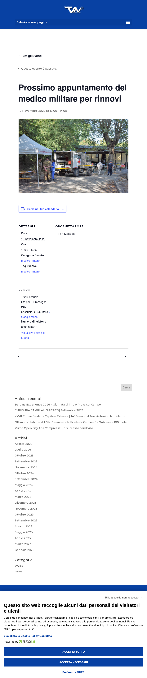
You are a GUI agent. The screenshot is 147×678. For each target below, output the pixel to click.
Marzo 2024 (23, 497)
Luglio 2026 (23, 449)
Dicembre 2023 (25, 502)
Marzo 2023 (23, 544)
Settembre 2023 (26, 520)
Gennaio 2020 (24, 550)
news (18, 571)
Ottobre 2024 (24, 473)
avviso (19, 565)
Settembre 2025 (26, 461)
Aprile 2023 (23, 538)
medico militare (30, 260)
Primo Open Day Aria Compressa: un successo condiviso (54, 428)
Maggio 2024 (24, 485)
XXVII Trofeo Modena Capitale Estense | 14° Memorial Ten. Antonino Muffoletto (70, 416)
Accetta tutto (73, 651)
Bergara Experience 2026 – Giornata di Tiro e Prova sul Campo (58, 404)
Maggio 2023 (24, 532)
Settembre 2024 (26, 479)
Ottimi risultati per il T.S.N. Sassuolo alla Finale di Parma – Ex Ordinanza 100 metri (71, 422)
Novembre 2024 (26, 467)
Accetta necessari (73, 662)
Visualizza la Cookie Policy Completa (28, 635)
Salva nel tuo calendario (43, 209)
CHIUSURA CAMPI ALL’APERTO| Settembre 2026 (49, 410)
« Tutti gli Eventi (30, 55)
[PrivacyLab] (26, 642)
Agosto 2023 (23, 526)
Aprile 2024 (23, 491)
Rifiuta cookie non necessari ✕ (123, 597)
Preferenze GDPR (73, 672)
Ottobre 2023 (24, 514)
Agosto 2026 (23, 444)
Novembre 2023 (26, 508)
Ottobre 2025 (24, 455)
